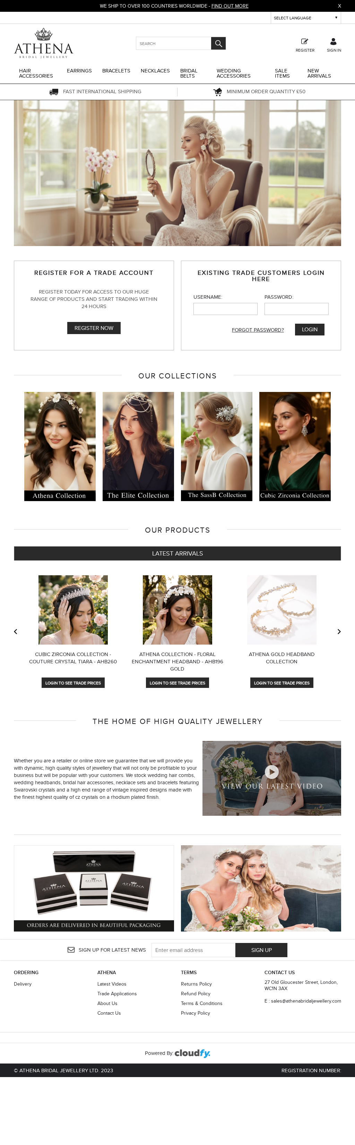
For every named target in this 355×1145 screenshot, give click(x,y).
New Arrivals (319, 73)
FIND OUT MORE (230, 5)
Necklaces (155, 70)
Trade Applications (117, 993)
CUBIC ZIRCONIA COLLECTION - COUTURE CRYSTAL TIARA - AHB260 (73, 657)
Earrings (79, 70)
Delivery (23, 983)
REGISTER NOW (94, 328)
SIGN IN (334, 49)
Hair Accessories (36, 73)
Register (305, 49)
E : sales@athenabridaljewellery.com (303, 1000)
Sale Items (282, 73)
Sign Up (261, 950)
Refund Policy (195, 993)
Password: (279, 296)
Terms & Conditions (202, 1003)
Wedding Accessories (234, 73)
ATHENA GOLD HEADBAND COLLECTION (282, 657)
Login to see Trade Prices (73, 683)
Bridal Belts (189, 73)
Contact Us (109, 1012)
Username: (207, 296)
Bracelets (116, 70)
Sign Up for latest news (111, 949)
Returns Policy (196, 983)
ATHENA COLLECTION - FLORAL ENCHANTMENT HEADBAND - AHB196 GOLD (177, 661)
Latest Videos (112, 983)
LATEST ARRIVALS (177, 553)
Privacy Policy (195, 1012)
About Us (107, 1003)
